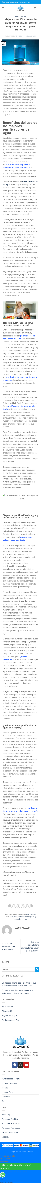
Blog (4, 1101)
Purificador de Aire (9, 1083)
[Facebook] (15, 1065)
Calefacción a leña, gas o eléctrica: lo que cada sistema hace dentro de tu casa (19, 984)
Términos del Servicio (11, 1132)
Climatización (7, 1011)
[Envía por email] (22, 906)
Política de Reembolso (11, 1128)
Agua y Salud (20, 16)
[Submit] (37, 969)
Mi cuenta (6, 1096)
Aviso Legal (6, 1114)
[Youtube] (26, 1065)
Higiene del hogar (9, 1015)
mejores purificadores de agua (22, 917)
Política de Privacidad (10, 1123)
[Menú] (3, 8)
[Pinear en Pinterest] (27, 906)
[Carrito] (35, 8)
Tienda (5, 1088)
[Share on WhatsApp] (10, 906)
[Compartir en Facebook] (14, 906)
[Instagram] (20, 1065)
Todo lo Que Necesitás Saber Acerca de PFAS (8, 946)
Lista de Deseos (8, 1092)
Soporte (5, 1137)
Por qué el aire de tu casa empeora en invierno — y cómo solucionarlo (18, 992)
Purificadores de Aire (10, 1020)
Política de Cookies (10, 1119)
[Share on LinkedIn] (31, 906)
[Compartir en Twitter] (18, 906)
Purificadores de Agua (11, 1079)
